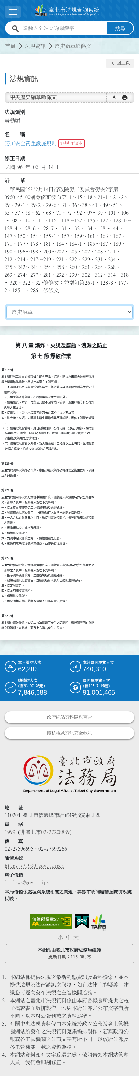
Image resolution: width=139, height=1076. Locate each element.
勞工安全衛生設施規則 (31, 143)
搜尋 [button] (120, 28)
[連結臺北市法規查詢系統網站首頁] (67, 10)
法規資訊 (35, 46)
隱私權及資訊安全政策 (69, 733)
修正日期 (15, 158)
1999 (10, 832)
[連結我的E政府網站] (82, 921)
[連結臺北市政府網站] (98, 922)
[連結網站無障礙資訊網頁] (51, 921)
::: (4, 42)
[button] (120, 63)
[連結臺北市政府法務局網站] (69, 774)
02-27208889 (55, 832)
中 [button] (68, 937)
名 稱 (15, 134)
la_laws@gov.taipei (28, 882)
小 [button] (60, 937)
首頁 (10, 46)
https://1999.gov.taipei (34, 865)
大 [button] (76, 937)
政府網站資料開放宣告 (69, 717)
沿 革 (15, 180)
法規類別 (15, 112)
